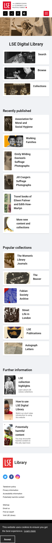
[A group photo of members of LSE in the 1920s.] (10, 384)
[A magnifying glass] (9, 224)
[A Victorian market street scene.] (11, 314)
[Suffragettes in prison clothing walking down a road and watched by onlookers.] (9, 260)
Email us (6, 508)
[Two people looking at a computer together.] (8, 409)
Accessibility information (12, 494)
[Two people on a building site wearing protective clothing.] (8, 434)
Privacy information (10, 490)
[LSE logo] (15, 5)
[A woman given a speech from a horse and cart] (8, 182)
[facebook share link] (11, 476)
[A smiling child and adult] (13, 141)
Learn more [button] (30, 531)
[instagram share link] (17, 476)
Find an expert (8, 512)
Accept (7, 539)
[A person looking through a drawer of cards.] (19, 73)
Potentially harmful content (13, 497)
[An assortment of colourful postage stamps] (7, 203)
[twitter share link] (5, 476)
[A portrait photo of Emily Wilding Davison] (8, 160)
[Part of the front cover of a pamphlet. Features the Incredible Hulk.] (10, 295)
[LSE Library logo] (15, 463)
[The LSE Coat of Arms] (14, 332)
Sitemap (6, 505)
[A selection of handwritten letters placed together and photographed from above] (13, 348)
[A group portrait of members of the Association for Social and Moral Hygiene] (8, 123)
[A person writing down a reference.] (19, 57)
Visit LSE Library (9, 515)
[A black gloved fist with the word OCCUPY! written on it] (17, 278)
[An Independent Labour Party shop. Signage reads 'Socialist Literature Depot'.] (17, 89)
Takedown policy (9, 487)
